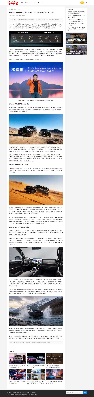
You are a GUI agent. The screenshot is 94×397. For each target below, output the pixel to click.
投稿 (82, 2)
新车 (26, 2)
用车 (43, 2)
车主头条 (13, 15)
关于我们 (9, 392)
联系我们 (14, 392)
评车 (35, 2)
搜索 (85, 392)
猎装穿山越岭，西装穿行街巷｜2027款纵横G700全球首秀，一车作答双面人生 (35, 383)
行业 (39, 2)
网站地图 (33, 392)
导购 (30, 2)
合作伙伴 (24, 392)
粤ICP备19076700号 (33, 394)
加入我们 (19, 392)
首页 (22, 2)
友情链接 (28, 392)
